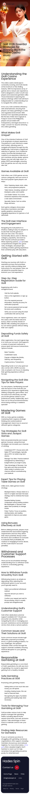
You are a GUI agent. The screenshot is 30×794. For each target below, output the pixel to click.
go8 (20, 242)
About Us (5, 788)
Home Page (8, 774)
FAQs (22, 774)
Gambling (7, 40)
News (16, 774)
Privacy (12, 788)
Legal (22, 788)
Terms (17, 788)
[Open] (25, 4)
